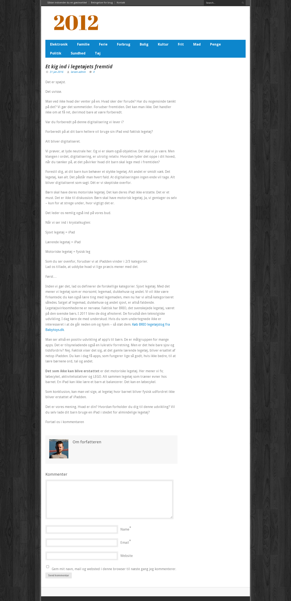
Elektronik (59, 44)
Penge (215, 44)
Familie (83, 44)
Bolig (144, 44)
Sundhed (78, 53)
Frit (181, 44)
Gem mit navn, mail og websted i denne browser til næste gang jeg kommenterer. (114, 569)
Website (126, 556)
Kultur (163, 44)
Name (124, 529)
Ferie (103, 44)
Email (124, 543)
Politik (55, 53)
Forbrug (123, 44)
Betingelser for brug (102, 2)
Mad (197, 44)
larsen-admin (78, 71)
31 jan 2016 (56, 71)
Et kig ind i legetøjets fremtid (78, 66)
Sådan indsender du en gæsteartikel (67, 2)
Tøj (98, 53)
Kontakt (121, 2)
